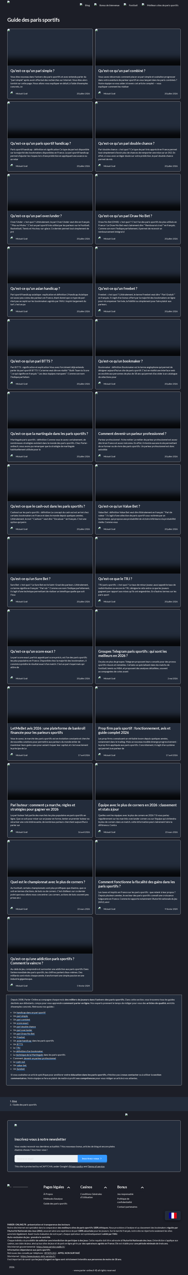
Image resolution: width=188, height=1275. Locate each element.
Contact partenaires (127, 1206)
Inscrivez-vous (90, 1158)
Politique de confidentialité (124, 1200)
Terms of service (96, 1166)
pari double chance (26, 1026)
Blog (87, 5)
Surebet (21, 1068)
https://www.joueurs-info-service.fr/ (38, 1256)
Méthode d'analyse (53, 1198)
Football (133, 5)
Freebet (21, 1037)
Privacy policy (76, 1166)
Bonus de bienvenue (109, 5)
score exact (22, 1023)
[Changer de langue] (173, 1215)
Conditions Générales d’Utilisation (91, 1196)
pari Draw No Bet (26, 1033)
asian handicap (24, 1040)
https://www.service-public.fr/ (51, 1247)
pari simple (22, 1016)
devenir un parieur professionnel (40, 1058)
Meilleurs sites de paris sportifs (162, 5)
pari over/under (24, 1030)
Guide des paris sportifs (55, 1203)
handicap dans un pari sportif (31, 1012)
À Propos (48, 1194)
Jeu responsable (125, 1194)
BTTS (20, 1044)
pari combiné (23, 1019)
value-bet (21, 1065)
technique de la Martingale (29, 1054)
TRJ (18, 1047)
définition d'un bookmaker (29, 1051)
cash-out (20, 1061)
